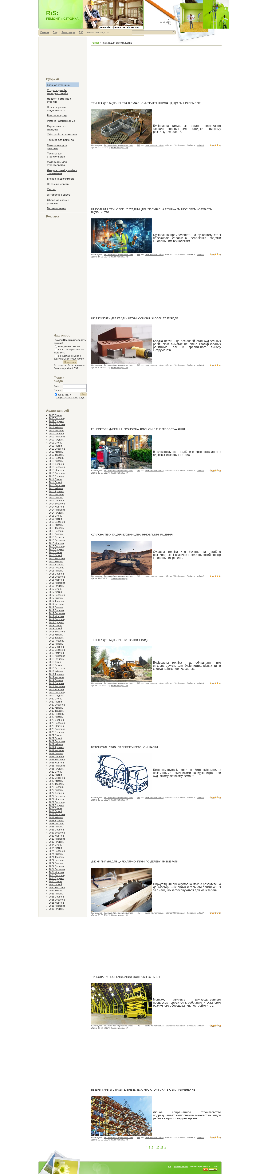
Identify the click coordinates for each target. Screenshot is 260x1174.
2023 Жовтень (56, 835)
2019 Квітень (56, 671)
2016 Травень (56, 564)
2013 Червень (56, 458)
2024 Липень (56, 863)
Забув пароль (63, 397)
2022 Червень (56, 787)
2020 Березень (57, 704)
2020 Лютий (55, 701)
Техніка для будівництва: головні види (119, 640)
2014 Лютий (55, 482)
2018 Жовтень (56, 653)
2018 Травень (56, 637)
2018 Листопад (57, 656)
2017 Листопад (57, 619)
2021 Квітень (56, 744)
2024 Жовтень (56, 872)
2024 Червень (56, 860)
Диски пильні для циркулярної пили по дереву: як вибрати (134, 861)
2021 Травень (56, 747)
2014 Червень (56, 494)
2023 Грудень (56, 842)
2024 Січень (55, 845)
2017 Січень (55, 589)
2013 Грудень (56, 476)
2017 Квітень (56, 598)
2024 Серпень (56, 866)
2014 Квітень (56, 488)
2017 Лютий (55, 592)
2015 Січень (55, 516)
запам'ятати (64, 394)
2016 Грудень (56, 586)
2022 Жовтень (56, 799)
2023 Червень (56, 823)
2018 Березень (57, 631)
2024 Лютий (55, 848)
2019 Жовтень (56, 689)
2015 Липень (56, 534)
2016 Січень (55, 552)
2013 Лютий (55, 445)
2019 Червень (56, 677)
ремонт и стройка (154, 145)
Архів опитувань (76, 365)
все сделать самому (69, 346)
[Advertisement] (63, 58)
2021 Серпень (56, 756)
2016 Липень (56, 570)
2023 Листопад (57, 839)
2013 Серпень (56, 464)
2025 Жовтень (56, 902)
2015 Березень (57, 522)
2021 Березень (57, 741)
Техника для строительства (118, 145)
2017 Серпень (56, 610)
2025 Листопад (57, 906)
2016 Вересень (57, 576)
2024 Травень (56, 857)
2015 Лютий (55, 519)
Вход (55, 32)
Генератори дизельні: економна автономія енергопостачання (138, 429)
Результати (60, 365)
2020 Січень (55, 698)
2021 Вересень (57, 759)
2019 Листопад (57, 692)
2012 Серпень (56, 433)
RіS (138, 145)
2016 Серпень (56, 573)
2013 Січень (55, 442)
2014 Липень (56, 497)
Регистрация (68, 32)
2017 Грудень (56, 622)
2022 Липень (56, 790)
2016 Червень (56, 567)
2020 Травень (56, 711)
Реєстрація (79, 397)
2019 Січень (55, 662)
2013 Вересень (57, 467)
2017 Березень (57, 595)
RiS (51, 13)
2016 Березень (57, 558)
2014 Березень (57, 485)
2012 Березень (57, 424)
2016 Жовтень (56, 580)
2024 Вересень (57, 869)
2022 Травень (56, 784)
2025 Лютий (55, 884)
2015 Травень (56, 528)
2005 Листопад (57, 418)
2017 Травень (56, 601)
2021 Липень (56, 753)
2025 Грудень (56, 909)
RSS (81, 32)
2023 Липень (56, 826)
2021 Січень (55, 735)
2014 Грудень (56, 512)
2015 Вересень (57, 540)
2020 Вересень (57, 723)
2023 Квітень (56, 817)
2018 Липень (56, 644)
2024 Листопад (57, 875)
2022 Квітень (56, 781)
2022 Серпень (56, 793)
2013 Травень (56, 455)
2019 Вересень (57, 686)
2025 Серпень (56, 896)
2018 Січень (55, 625)
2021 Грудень (56, 768)
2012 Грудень (56, 439)
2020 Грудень (56, 732)
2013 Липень (56, 461)
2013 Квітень (56, 452)
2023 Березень (57, 814)
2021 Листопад (57, 765)
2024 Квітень (56, 854)
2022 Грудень (56, 805)
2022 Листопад (57, 802)
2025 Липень (56, 893)
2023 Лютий (55, 811)
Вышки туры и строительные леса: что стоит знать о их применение (143, 1089)
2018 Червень (56, 640)
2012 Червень (56, 430)
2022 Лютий (55, 775)
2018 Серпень (56, 647)
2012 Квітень (56, 427)
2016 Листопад (57, 583)
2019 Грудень (56, 695)
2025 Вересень (57, 899)
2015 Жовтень (56, 543)
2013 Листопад (57, 473)
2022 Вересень (57, 796)
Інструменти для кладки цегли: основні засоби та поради (134, 318)
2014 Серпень (56, 500)
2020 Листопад (57, 729)
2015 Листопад (57, 546)
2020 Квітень (56, 707)
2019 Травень (56, 674)
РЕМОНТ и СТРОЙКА (62, 19)
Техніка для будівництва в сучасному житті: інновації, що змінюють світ (146, 103)
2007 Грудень (56, 421)
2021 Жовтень (56, 762)
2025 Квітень (56, 890)
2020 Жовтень (56, 726)
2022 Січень (55, 771)
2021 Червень (56, 750)
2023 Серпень (56, 829)
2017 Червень (56, 604)
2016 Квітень (56, 561)
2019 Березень (57, 668)
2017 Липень (56, 607)
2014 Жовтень (56, 506)
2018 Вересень (57, 650)
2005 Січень (55, 415)
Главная (44, 32)
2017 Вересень (57, 613)
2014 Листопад (57, 509)
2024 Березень (57, 851)
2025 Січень (55, 881)
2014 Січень (55, 479)
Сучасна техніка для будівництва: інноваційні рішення (132, 534)
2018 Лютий (55, 628)
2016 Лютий (55, 555)
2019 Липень (56, 680)
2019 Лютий (55, 665)
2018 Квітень (56, 634)
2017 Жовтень (56, 616)
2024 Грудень (56, 878)
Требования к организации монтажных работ (125, 976)
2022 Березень (57, 778)
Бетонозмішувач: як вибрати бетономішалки (124, 747)
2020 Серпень (56, 720)
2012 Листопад (57, 436)
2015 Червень (56, 531)
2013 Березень (57, 449)
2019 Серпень (56, 683)
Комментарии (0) (119, 147)
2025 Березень (57, 887)
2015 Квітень (56, 525)
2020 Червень (56, 714)
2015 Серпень (56, 537)
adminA (200, 145)
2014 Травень (56, 491)
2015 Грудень (56, 549)
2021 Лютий (55, 738)
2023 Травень (56, 820)
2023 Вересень (57, 832)
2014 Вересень (57, 503)
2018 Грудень (56, 659)
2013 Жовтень (56, 470)
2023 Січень (55, 808)
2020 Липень (56, 717)
